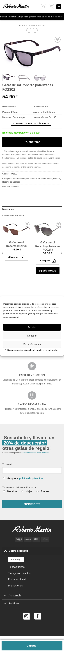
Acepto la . (26, 478)
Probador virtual (36, 25)
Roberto (56, 178)
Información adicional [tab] (13, 215)
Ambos (45, 491)
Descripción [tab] (8, 209)
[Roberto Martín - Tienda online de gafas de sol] (15, 6)
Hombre (12, 491)
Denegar (32, 335)
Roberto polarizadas (11, 182)
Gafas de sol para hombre (25, 178)
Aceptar (32, 327)
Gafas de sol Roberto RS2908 (16, 244)
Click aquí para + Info (40, 383)
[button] (43, 6)
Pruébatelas (32, 142)
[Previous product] (35, 30)
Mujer (28, 491)
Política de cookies (14, 350)
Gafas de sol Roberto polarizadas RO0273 (47, 246)
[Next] (56, 53)
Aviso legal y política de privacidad (41, 350)
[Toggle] (5, 550)
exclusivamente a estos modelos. (35, 453)
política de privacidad (31, 478)
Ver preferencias (32, 344)
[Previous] (7, 53)
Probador (15, 187)
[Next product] (28, 30)
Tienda (22, 25)
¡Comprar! (32, 645)
